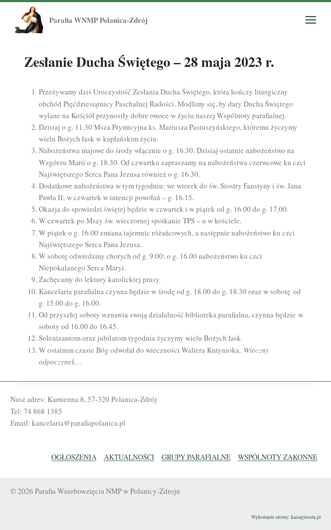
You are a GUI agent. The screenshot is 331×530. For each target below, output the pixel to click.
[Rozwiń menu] (310, 20)
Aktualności (129, 457)
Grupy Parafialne (196, 457)
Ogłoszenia (74, 457)
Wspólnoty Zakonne (277, 457)
